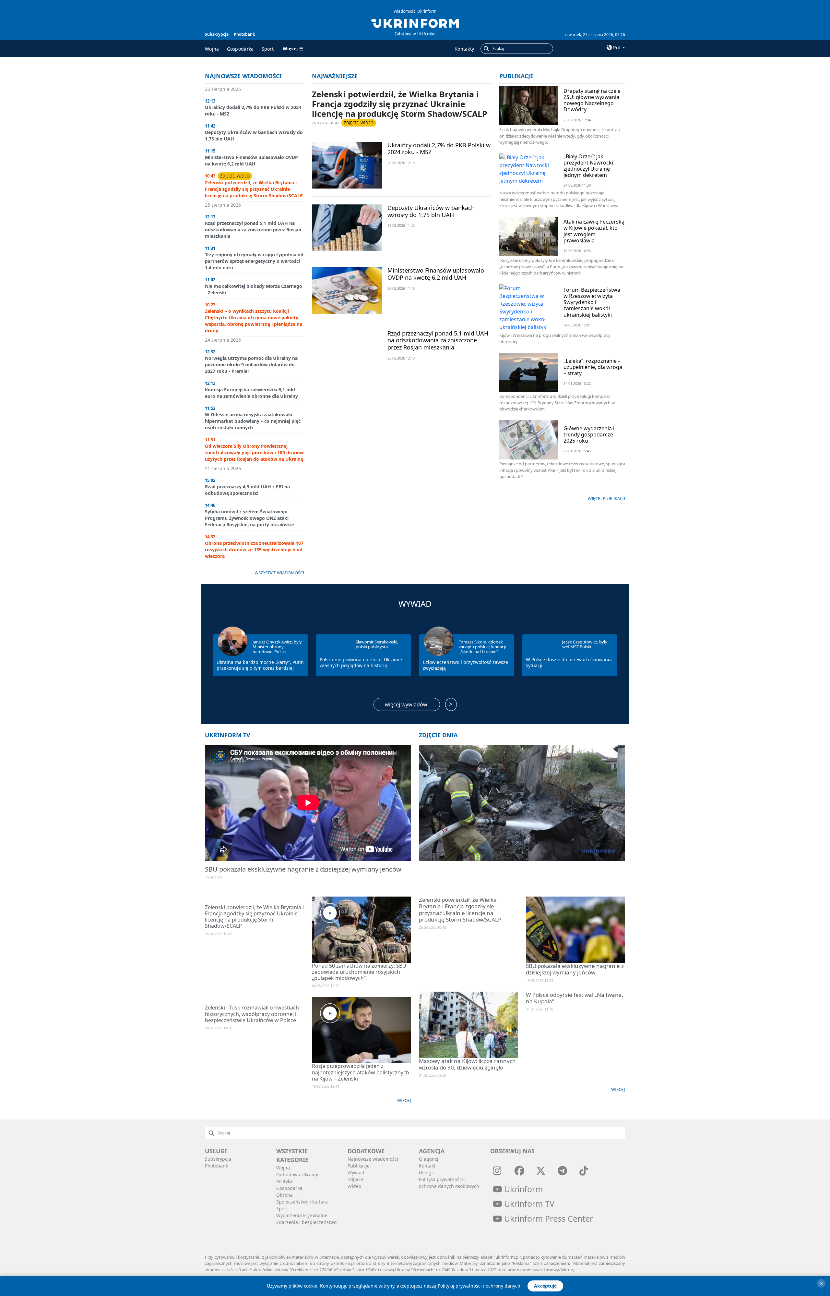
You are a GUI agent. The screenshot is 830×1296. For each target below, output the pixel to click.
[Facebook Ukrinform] (519, 1170)
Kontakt (427, 1166)
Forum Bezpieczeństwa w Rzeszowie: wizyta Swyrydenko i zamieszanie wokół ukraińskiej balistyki (591, 302)
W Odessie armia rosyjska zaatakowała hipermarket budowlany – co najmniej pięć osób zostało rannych (253, 421)
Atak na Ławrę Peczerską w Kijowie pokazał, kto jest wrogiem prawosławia (593, 231)
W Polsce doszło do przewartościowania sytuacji (569, 662)
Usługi (426, 1172)
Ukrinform (522, 1188)
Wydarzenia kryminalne (301, 1215)
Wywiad (415, 603)
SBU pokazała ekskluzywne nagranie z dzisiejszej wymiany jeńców (303, 869)
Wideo (354, 1186)
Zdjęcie (355, 1179)
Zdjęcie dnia (438, 735)
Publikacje (516, 76)
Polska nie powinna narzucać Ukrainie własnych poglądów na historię (361, 662)
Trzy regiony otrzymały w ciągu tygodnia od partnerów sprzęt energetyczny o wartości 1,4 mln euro (254, 261)
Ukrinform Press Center (547, 1218)
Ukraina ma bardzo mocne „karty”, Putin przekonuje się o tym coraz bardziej (260, 665)
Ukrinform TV (227, 735)
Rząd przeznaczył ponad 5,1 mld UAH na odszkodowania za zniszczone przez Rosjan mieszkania (253, 229)
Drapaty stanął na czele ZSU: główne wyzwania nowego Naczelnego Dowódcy (592, 100)
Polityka (284, 1181)
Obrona (284, 1195)
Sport (268, 49)
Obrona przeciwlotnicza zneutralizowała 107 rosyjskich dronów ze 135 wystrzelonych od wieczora (254, 549)
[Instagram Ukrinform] (497, 1170)
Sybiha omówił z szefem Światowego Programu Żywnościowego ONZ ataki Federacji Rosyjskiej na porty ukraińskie (249, 518)
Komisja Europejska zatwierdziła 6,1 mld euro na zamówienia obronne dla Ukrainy (251, 392)
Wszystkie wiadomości (279, 573)
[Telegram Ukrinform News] (562, 1170)
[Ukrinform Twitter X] (541, 1170)
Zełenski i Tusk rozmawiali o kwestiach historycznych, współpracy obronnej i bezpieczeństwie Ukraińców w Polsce (252, 1013)
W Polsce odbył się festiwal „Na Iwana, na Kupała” (574, 998)
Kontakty (464, 49)
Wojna (212, 49)
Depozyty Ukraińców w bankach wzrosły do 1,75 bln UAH (431, 211)
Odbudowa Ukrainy (297, 1174)
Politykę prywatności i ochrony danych (479, 1286)
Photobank (244, 34)
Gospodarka (240, 49)
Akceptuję (545, 1286)
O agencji (429, 1159)
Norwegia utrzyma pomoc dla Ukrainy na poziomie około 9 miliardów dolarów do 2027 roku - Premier (251, 364)
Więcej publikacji (606, 498)
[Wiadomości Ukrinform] (414, 22)
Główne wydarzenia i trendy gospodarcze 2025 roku (588, 434)
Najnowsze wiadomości (243, 76)
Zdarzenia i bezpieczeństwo (306, 1222)
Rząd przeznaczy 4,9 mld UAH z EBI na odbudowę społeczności (247, 489)
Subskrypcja (217, 34)
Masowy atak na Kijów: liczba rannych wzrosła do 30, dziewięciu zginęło (467, 1064)
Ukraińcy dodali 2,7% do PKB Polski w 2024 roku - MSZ (439, 148)
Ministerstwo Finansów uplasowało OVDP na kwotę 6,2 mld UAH (251, 160)
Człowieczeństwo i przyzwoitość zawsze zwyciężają (465, 665)
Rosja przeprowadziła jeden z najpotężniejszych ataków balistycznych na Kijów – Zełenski (360, 1072)
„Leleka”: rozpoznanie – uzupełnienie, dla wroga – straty (592, 367)
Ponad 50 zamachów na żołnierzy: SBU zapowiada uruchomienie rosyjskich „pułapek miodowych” (359, 972)
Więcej (404, 1100)
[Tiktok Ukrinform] (583, 1170)
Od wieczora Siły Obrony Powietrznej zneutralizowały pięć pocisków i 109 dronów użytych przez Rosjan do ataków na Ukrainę (254, 452)
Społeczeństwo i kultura (302, 1202)
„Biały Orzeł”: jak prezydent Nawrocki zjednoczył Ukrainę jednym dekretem (588, 166)
